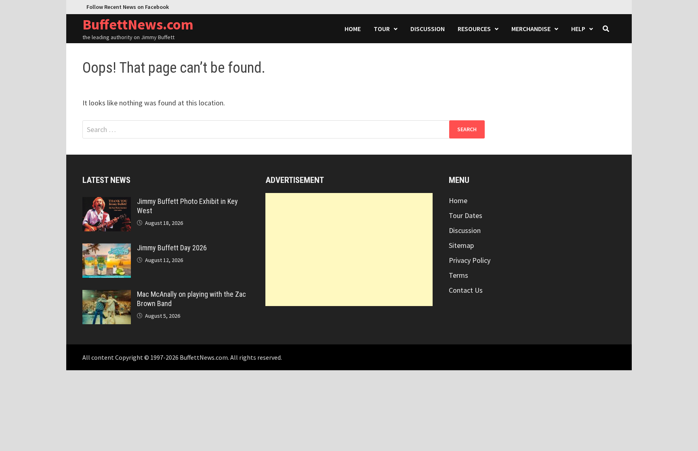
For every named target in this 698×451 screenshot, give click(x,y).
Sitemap (461, 245)
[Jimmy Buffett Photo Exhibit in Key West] (106, 202)
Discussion (427, 29)
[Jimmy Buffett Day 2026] (106, 249)
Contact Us (466, 290)
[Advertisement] (348, 249)
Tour (382, 29)
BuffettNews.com (137, 24)
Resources (474, 29)
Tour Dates (465, 215)
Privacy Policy (469, 260)
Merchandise (531, 29)
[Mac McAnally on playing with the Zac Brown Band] (106, 295)
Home (353, 29)
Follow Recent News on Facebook (127, 6)
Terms (458, 275)
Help (578, 29)
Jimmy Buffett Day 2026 (172, 247)
